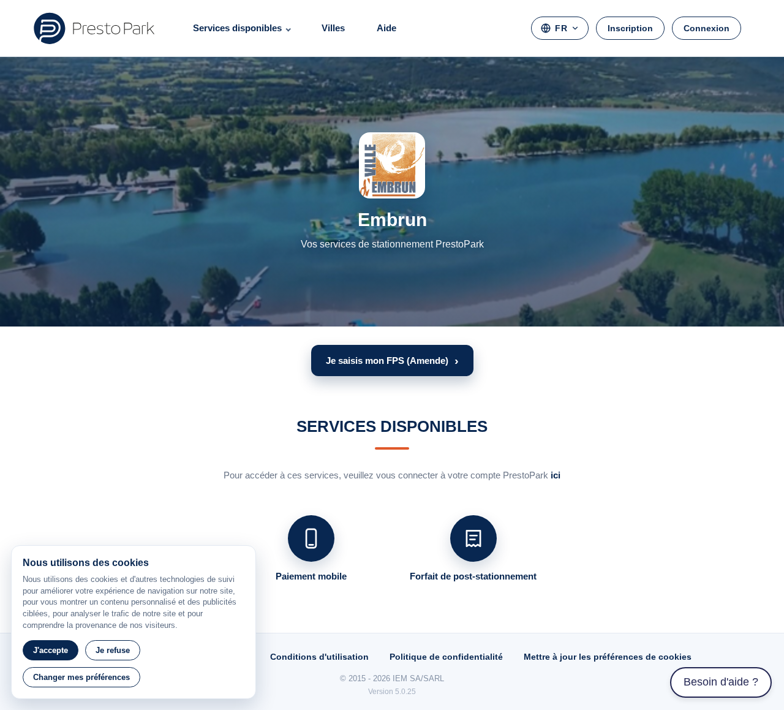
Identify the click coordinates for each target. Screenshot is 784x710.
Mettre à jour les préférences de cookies (608, 657)
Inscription (630, 28)
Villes (333, 28)
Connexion (706, 28)
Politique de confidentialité (446, 657)
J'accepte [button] (50, 650)
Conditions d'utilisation (319, 657)
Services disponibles (237, 28)
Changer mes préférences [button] (81, 677)
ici (555, 475)
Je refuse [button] (113, 650)
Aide (386, 28)
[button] (392, 360)
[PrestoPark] (94, 28)
